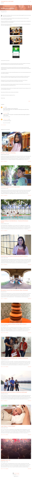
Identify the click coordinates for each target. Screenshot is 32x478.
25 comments (5, 195)
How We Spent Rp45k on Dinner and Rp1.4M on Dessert (14, 324)
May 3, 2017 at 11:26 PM (6, 122)
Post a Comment (3, 124)
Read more (29, 161)
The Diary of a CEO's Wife (7, 1)
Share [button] (29, 101)
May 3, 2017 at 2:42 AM (6, 116)
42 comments (5, 264)
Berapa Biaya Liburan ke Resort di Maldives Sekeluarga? (14, 392)
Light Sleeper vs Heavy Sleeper (8, 426)
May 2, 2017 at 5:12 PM (6, 110)
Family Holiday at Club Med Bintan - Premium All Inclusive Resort (14, 221)
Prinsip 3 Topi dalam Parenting (8, 152)
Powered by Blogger (16, 473)
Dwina (4, 107)
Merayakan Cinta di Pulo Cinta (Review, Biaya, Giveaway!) (14, 290)
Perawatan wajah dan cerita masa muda (10, 186)
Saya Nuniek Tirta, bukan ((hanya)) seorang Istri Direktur (14, 256)
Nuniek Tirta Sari (5, 119)
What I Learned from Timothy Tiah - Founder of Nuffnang (14, 358)
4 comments (5, 161)
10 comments (5, 230)
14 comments (5, 400)
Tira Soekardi (5, 113)
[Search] (28, 1)
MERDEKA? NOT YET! (5, 460)
